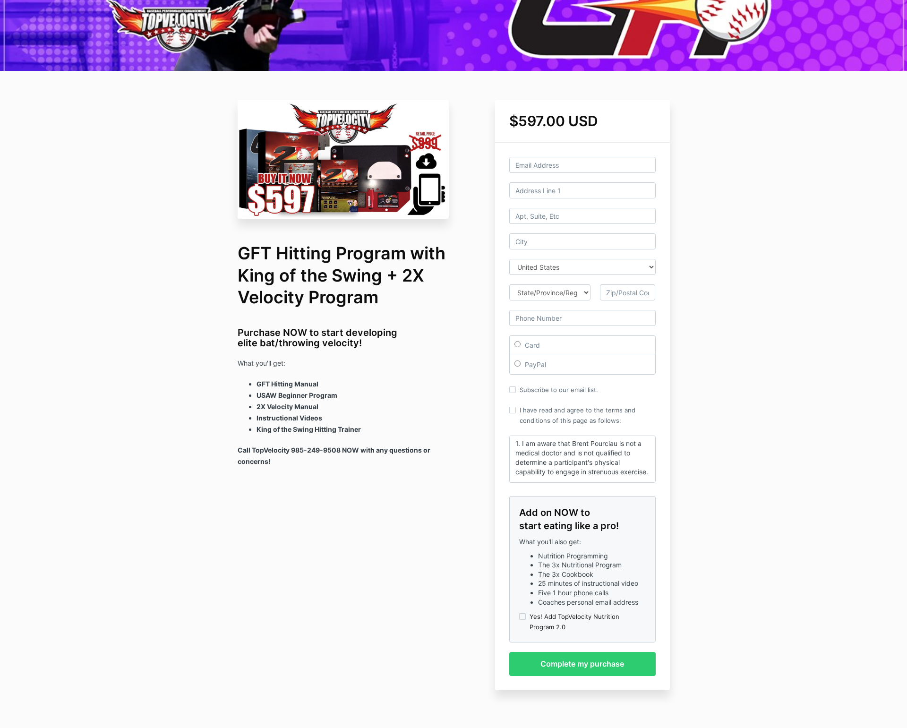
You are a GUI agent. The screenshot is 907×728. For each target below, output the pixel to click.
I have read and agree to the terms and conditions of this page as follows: (577, 415)
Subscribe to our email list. (559, 390)
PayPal (534, 364)
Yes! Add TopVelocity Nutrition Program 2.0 (574, 622)
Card (531, 345)
